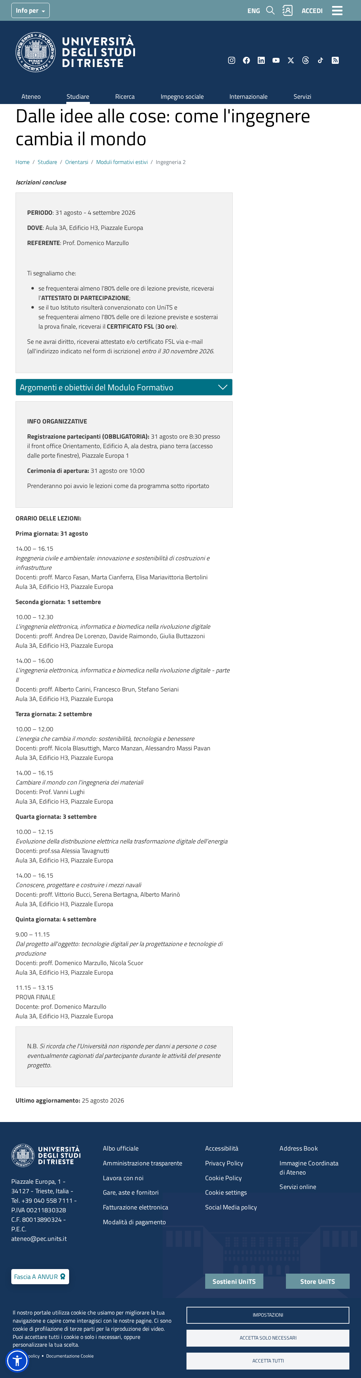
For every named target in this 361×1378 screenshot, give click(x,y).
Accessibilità (222, 1148)
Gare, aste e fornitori (131, 1192)
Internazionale (249, 96)
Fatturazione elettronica (135, 1207)
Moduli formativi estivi (122, 162)
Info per (28, 10)
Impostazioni (268, 1314)
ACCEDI (312, 10)
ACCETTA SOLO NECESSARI (268, 1337)
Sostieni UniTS (234, 1281)
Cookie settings (226, 1192)
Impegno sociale (182, 96)
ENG (253, 10)
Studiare (78, 96)
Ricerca (125, 96)
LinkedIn (261, 60)
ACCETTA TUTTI (268, 1360)
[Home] (75, 54)
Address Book (299, 1148)
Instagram (231, 60)
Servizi (302, 96)
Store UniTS (317, 1281)
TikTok (320, 60)
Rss (335, 60)
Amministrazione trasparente (142, 1163)
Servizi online (298, 1186)
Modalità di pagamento (134, 1222)
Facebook (246, 60)
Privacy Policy (224, 1163)
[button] (17, 1360)
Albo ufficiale (121, 1148)
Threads (305, 60)
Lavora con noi (123, 1178)
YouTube (276, 60)
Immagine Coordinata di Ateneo (309, 1167)
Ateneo (31, 96)
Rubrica (287, 10)
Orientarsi (76, 162)
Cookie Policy (223, 1178)
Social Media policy (231, 1207)
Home (23, 162)
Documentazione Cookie (70, 1355)
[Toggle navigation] (337, 10)
